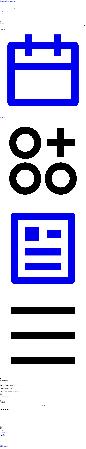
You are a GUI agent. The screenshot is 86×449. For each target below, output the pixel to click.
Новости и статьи (7, 1)
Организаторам (12, 1)
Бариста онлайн (2, 446)
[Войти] (9, 19)
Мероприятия (2, 1)
